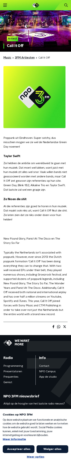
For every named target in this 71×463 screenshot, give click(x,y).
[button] (5, 5)
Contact (44, 366)
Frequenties (10, 376)
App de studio (48, 376)
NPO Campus (47, 371)
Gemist (7, 382)
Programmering (13, 366)
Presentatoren (12, 371)
